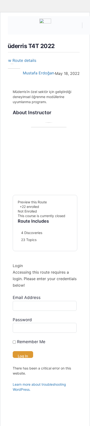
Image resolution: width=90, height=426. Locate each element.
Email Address (27, 297)
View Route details (19, 60)
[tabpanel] (45, 93)
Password (22, 319)
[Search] (76, 25)
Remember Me (30, 341)
